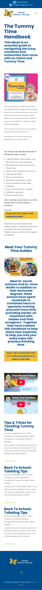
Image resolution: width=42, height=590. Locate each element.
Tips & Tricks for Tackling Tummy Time (19, 426)
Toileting (7, 483)
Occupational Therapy (23, 439)
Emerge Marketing (13, 433)
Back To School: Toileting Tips (18, 469)
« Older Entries (9, 461)
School (32, 480)
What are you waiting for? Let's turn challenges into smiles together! (21, 356)
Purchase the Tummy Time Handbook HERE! (19, 215)
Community (8, 436)
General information (21, 436)
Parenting (7, 441)
